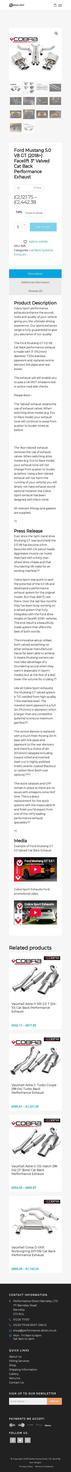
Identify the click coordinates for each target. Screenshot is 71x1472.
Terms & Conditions (44, 1466)
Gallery (14, 1374)
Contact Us (16, 1382)
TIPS (19, 212)
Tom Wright (35, 1462)
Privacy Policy (26, 1466)
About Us (15, 1356)
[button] (56, 33)
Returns (14, 1378)
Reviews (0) (35, 291)
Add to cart (43, 227)
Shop (12, 1365)
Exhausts (20, 254)
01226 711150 (21, 1319)
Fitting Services (19, 1361)
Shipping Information (23, 1369)
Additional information (35, 282)
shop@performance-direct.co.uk (34, 1330)
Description (35, 273)
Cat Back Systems (41, 250)
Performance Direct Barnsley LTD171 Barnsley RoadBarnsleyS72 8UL (35, 1307)
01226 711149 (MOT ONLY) (30, 1325)
